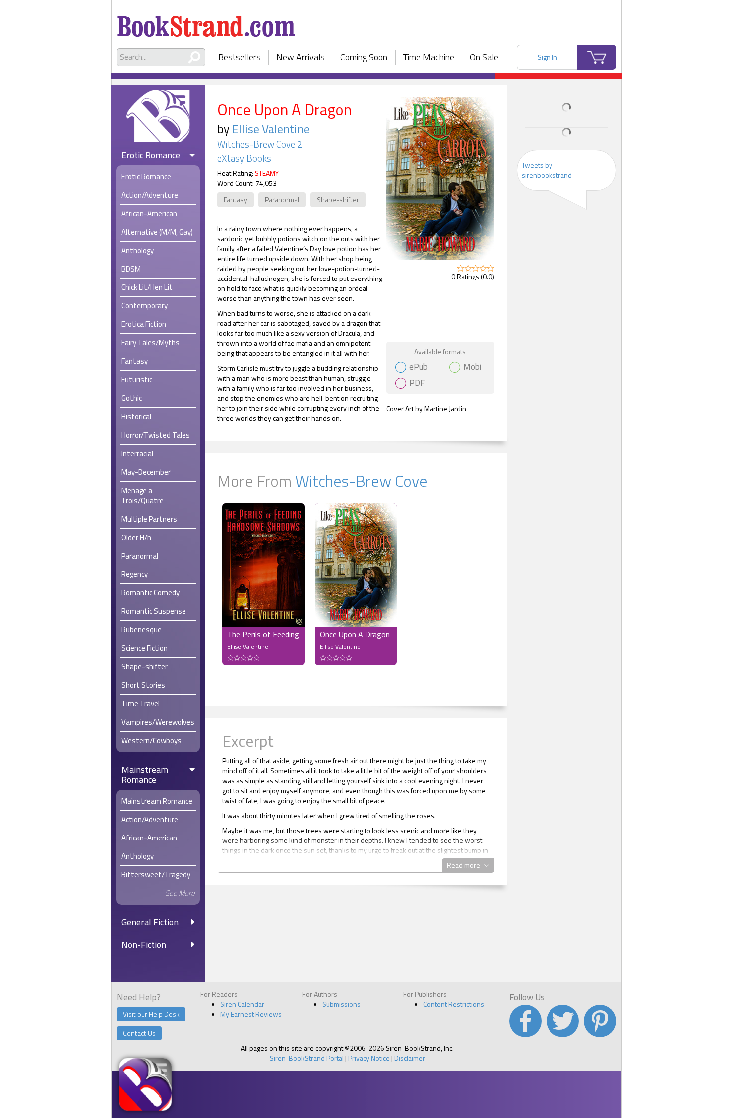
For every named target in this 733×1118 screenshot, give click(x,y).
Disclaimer (409, 1058)
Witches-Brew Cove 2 (259, 144)
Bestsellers (239, 57)
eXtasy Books (244, 158)
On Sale (484, 57)
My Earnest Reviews (251, 1014)
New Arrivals (300, 57)
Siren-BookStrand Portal (307, 1058)
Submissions (341, 1004)
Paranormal (282, 199)
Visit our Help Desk (151, 1014)
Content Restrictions (453, 1004)
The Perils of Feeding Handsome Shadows (263, 634)
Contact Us (139, 1033)
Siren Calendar (242, 1004)
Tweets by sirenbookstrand (547, 170)
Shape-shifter (338, 199)
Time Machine (428, 57)
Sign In (547, 57)
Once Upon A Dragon (355, 634)
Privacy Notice (369, 1058)
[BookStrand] (206, 22)
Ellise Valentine (271, 129)
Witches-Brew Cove (361, 481)
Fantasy (235, 199)
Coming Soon (363, 57)
